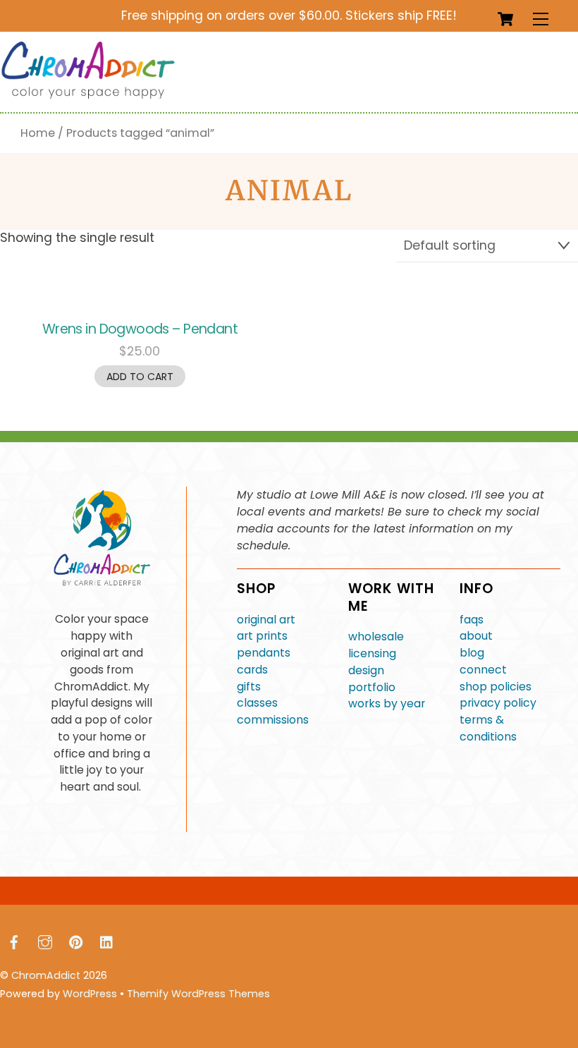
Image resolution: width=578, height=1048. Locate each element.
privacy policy (498, 703)
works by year (386, 703)
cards (252, 670)
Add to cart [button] (139, 377)
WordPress (90, 994)
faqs (472, 619)
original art (266, 619)
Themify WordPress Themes (198, 994)
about (476, 636)
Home (37, 133)
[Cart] (505, 19)
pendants (263, 653)
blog (472, 653)
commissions (273, 720)
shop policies (495, 686)
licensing (372, 653)
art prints (262, 636)
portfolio (371, 687)
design (366, 670)
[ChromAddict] (88, 95)
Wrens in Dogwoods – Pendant (140, 329)
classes (257, 703)
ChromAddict (45, 975)
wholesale (376, 636)
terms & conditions (488, 728)
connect (483, 670)
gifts (249, 686)
